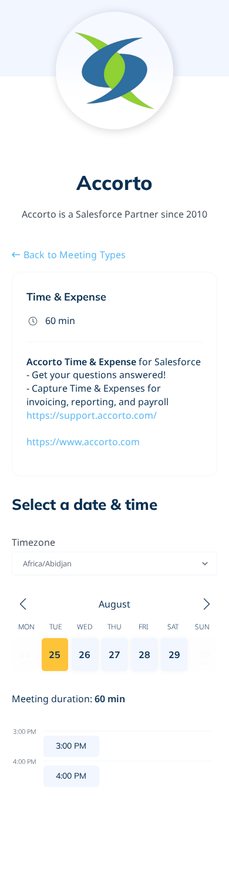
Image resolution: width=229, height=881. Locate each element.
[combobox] (24, 563)
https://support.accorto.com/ (91, 415)
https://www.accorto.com (83, 441)
